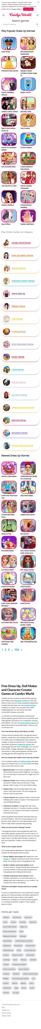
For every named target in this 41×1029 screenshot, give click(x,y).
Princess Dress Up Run (9, 71)
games (6, 993)
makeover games (24, 744)
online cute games (30, 974)
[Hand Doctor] (28, 595)
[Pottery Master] (28, 139)
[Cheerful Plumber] (9, 578)
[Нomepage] (20, 15)
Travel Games (18, 369)
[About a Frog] (9, 525)
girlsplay (16, 974)
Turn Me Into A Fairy (8, 186)
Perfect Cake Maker (9, 476)
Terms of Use (6, 1013)
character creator (19, 964)
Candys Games (30, 705)
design (5, 979)
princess (23, 922)
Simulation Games (20, 433)
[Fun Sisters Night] (9, 561)
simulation (18, 946)
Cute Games (17, 319)
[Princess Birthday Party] (9, 506)
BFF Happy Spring (27, 570)
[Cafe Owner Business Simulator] (9, 595)
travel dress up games (28, 723)
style (19, 950)
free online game (9, 927)
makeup (23, 936)
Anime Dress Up (18, 293)
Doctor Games (18, 357)
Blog (3, 1007)
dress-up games (9, 931)
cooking (6, 960)
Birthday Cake (25, 111)
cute (5, 922)
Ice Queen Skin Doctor (9, 622)
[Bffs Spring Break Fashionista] (28, 43)
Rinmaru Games (19, 382)
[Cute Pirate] (9, 43)
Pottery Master (26, 147)
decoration (7, 941)
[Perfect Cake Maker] (9, 468)
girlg (16, 988)
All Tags (16, 993)
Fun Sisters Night (7, 570)
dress (24, 988)
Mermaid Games (19, 420)
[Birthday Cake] (28, 103)
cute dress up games (20, 979)
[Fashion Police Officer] (9, 103)
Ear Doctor (24, 534)
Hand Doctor (25, 603)
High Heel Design (26, 495)
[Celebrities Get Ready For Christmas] (28, 468)
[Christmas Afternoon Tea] (9, 487)
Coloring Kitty (25, 586)
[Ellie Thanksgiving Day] (28, 633)
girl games (17, 917)
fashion (6, 917)
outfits (5, 955)
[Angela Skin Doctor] (28, 506)
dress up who (17, 955)
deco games (23, 969)
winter (14, 983)
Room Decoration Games (23, 344)
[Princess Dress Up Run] (9, 62)
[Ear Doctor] (28, 525)
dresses (6, 974)
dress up (33, 922)
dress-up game (9, 969)
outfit (32, 988)
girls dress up (8, 950)
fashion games (25, 761)
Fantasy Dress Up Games (22, 445)
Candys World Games (21, 243)
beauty (23, 960)
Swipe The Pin (25, 92)
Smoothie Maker (7, 550)
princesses (30, 955)
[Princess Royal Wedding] (28, 197)
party (31, 983)
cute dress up (30, 950)
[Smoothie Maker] (9, 542)
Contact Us (6, 1010)
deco (15, 960)
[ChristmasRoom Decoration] (28, 158)
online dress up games (23, 941)
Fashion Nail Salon (27, 224)
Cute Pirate (5, 51)
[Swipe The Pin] (28, 84)
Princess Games (19, 268)
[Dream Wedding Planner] (9, 84)
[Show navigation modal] (37, 15)
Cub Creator (25, 128)
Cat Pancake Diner (8, 167)
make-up (23, 927)
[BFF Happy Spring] (28, 561)
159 (17, 650)
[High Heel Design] (28, 487)
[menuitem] (4, 15)
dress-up (28, 917)
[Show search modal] (4, 15)
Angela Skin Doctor (27, 514)
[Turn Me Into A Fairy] (9, 177)
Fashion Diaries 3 (7, 205)
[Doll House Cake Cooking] (9, 633)
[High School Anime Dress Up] (9, 120)
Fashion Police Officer (9, 111)
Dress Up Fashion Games (22, 255)
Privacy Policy (6, 1016)
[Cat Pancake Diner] (9, 158)
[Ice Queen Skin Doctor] (9, 614)
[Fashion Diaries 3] (9, 197)
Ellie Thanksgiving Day (28, 641)
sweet (13, 922)
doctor (5, 983)
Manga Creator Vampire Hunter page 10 (28, 73)
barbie (23, 983)
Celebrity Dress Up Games (23, 407)
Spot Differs (5, 224)
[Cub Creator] (28, 120)
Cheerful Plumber (8, 586)
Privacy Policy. (16, 9)
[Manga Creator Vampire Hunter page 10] (28, 62)
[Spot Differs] (9, 216)
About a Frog (6, 534)
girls (21, 931)
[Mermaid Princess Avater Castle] (28, 614)
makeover (6, 946)
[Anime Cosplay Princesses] (28, 177)
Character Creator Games (23, 281)
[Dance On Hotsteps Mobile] (9, 139)
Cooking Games (19, 331)
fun (33, 979)
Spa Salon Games (19, 395)
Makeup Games (18, 306)
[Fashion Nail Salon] (28, 216)
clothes (33, 960)
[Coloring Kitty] (28, 578)
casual (5, 964)
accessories (30, 946)
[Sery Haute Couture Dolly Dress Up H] (28, 542)
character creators (21, 701)
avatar (5, 859)
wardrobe (7, 988)
